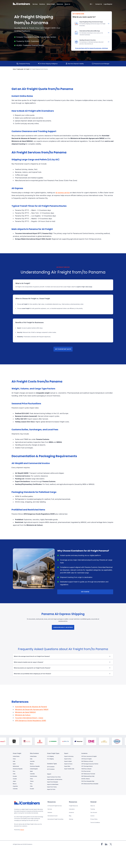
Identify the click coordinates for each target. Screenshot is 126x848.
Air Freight (26, 69)
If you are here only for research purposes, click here (91, 48)
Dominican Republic (18, 768)
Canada (15, 778)
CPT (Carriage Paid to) (86, 766)
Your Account (93, 812)
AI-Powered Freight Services (55, 805)
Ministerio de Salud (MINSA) (25, 712)
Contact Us (98, 4)
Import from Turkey (52, 787)
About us (67, 4)
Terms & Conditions (95, 822)
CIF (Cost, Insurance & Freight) (89, 756)
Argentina (15, 786)
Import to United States (52, 784)
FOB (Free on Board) (86, 768)
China (14, 758)
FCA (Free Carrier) (86, 771)
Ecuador (15, 776)
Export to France (68, 763)
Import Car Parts (51, 789)
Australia (32, 761)
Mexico (14, 783)
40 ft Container (51, 769)
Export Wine (67, 766)
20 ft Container (51, 766)
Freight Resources (73, 805)
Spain (14, 763)
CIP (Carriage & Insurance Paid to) (89, 763)
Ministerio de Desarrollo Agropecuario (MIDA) (31, 709)
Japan (14, 781)
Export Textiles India (69, 768)
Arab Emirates (33, 776)
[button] (91, 4)
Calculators (72, 809)
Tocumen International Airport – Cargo (29, 718)
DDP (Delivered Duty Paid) (87, 776)
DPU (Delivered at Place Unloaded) (89, 783)
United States (16, 756)
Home (14, 69)
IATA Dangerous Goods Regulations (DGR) (30, 720)
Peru (14, 771)
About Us (92, 805)
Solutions (50, 812)
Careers (92, 815)
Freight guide (20, 69)
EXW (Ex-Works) (85, 778)
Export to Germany (68, 756)
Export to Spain (68, 761)
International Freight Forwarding (55, 819)
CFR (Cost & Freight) (86, 758)
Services (50, 809)
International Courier (53, 815)
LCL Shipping (50, 756)
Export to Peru (67, 758)
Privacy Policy (93, 819)
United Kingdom (34, 768)
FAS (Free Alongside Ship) (87, 781)
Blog (70, 815)
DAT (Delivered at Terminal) (88, 773)
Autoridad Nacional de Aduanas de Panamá (31, 707)
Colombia (15, 788)
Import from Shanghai (52, 782)
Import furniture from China (54, 777)
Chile (14, 773)
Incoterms (71, 812)
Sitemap (71, 819)
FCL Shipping (50, 758)
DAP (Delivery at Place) (87, 761)
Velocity (22, 829)
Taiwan (32, 781)
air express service (63, 192)
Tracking (92, 809)
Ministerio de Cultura (22, 715)
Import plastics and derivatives (54, 779)
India (14, 761)
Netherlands (16, 766)
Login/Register (108, 4)
